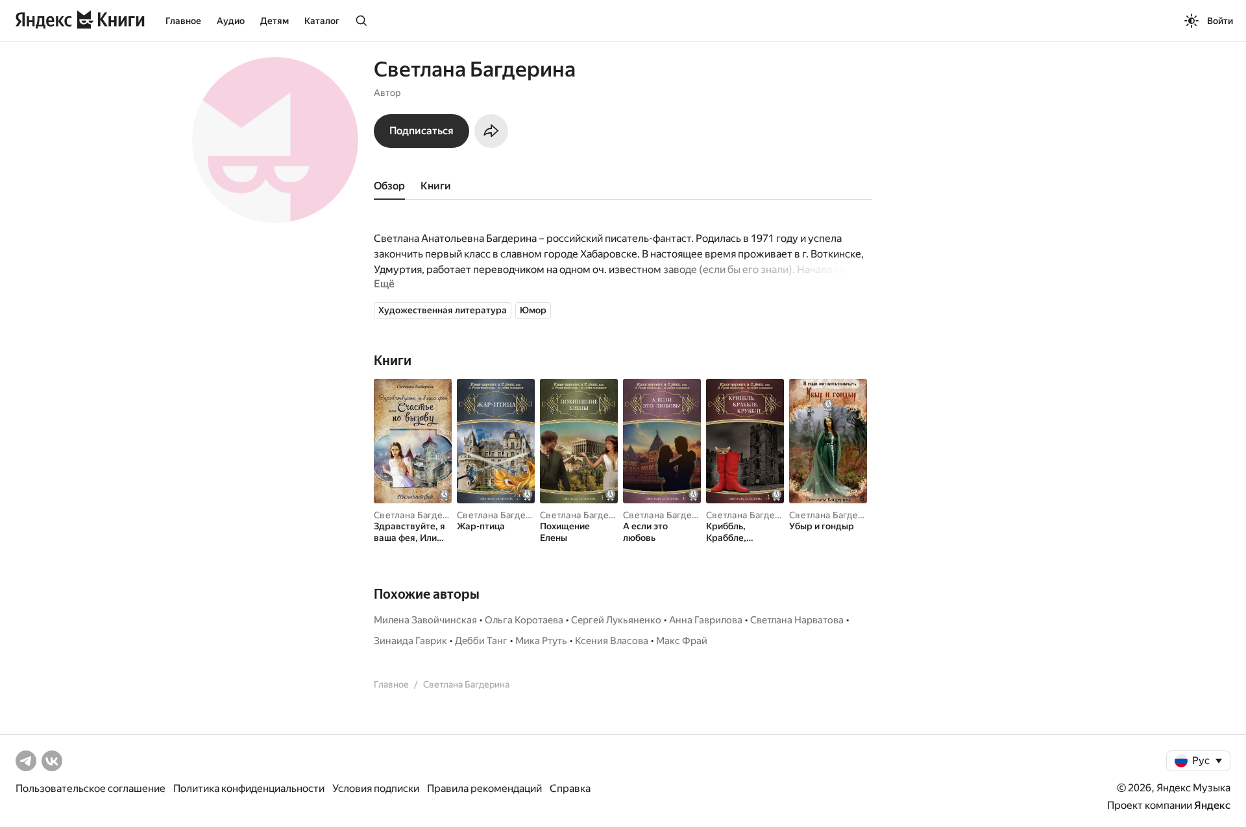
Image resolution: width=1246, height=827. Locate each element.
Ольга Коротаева (524, 620)
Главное (183, 21)
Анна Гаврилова (705, 620)
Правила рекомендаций (484, 788)
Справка (570, 788)
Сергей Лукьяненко (616, 620)
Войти (1220, 21)
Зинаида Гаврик (410, 641)
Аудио (231, 21)
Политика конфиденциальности (248, 788)
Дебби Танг (481, 641)
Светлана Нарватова (797, 620)
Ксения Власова (611, 641)
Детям (274, 21)
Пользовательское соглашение (90, 788)
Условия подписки (375, 788)
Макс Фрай (681, 641)
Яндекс (1212, 805)
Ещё (384, 284)
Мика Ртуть (541, 641)
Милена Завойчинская (425, 620)
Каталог (321, 21)
